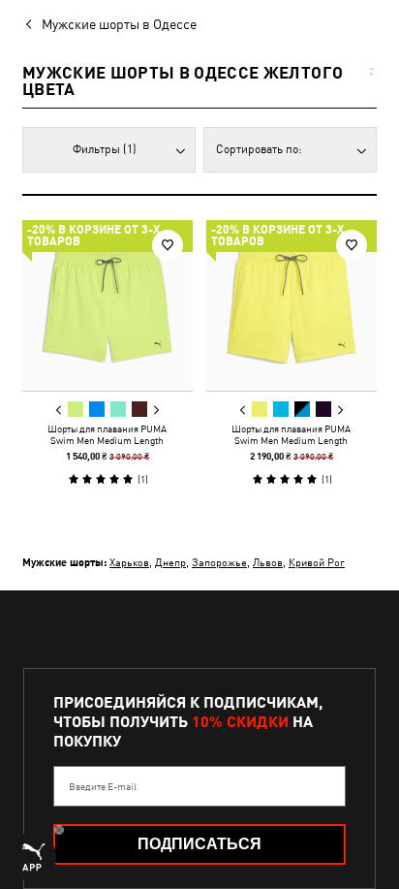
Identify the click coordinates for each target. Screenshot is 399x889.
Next (156, 410)
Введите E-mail (103, 786)
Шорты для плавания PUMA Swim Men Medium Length (107, 434)
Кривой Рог (317, 562)
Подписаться (199, 844)
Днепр (170, 562)
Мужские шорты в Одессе (119, 24)
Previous (59, 410)
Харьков (129, 562)
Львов (268, 562)
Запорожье (219, 562)
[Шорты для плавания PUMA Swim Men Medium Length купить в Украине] (107, 305)
